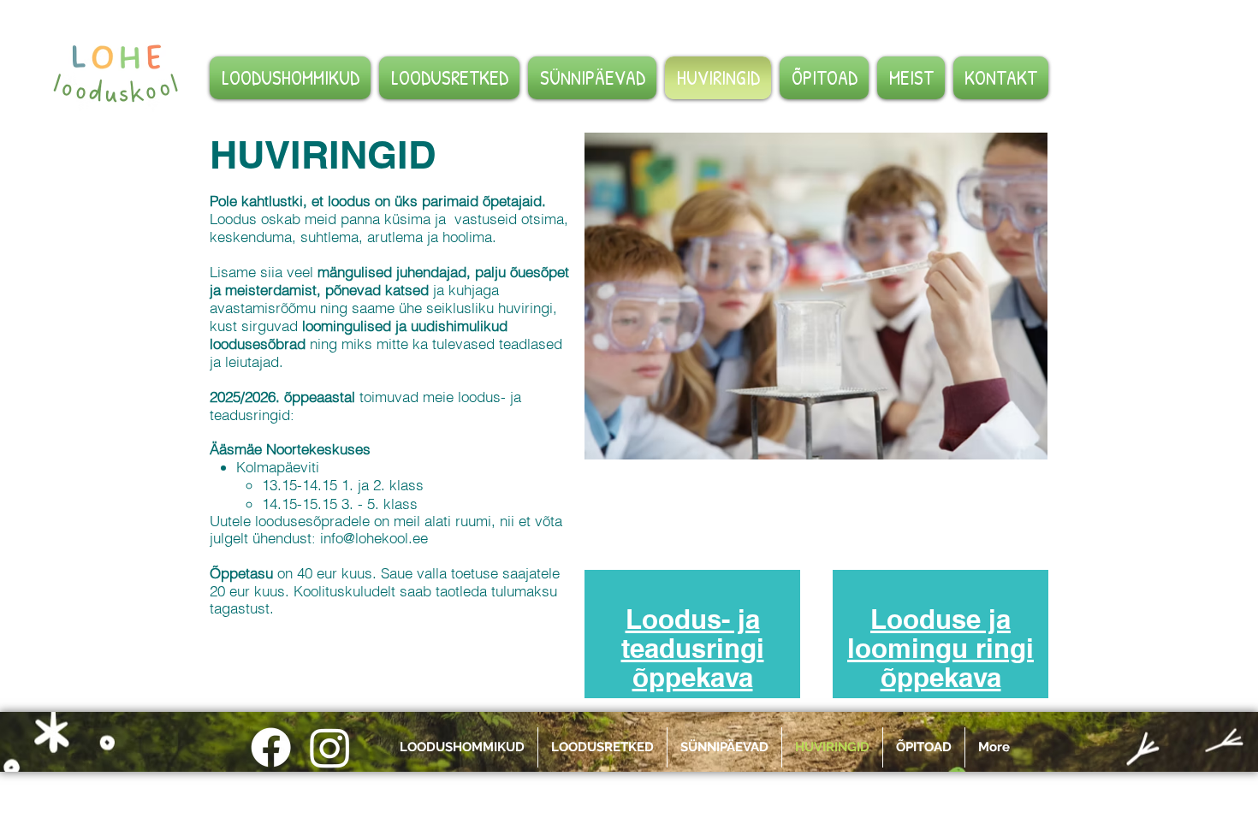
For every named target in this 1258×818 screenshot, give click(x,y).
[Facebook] (271, 747)
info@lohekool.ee (374, 538)
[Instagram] (330, 747)
